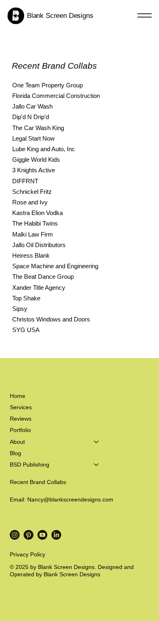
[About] (96, 441)
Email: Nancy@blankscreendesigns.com (61, 499)
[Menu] (144, 16)
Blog (15, 453)
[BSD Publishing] (96, 464)
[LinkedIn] (56, 535)
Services (21, 407)
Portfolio (20, 430)
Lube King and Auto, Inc (43, 149)
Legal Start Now (33, 138)
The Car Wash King (38, 128)
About (17, 442)
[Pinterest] (28, 535)
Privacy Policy (27, 554)
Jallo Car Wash (32, 106)
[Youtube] (42, 535)
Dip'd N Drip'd (30, 117)
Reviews (20, 418)
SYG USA (26, 330)
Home (17, 396)
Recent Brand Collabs (38, 482)
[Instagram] (15, 535)
